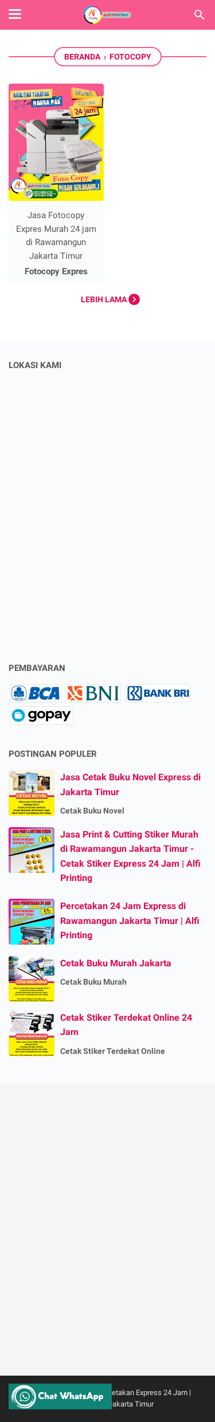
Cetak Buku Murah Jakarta (115, 963)
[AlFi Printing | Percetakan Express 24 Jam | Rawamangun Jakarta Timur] (107, 15)
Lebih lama (104, 299)
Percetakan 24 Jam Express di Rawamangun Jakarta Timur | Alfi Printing (130, 920)
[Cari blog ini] (199, 15)
